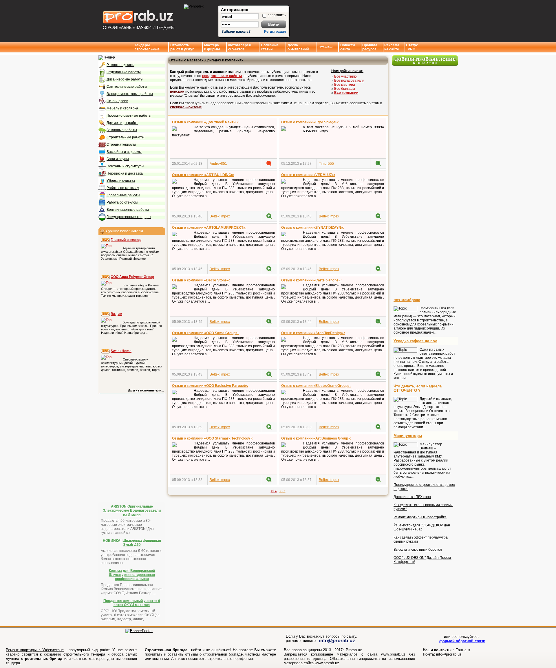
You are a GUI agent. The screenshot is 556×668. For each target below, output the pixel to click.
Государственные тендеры (129, 217)
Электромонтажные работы (130, 94)
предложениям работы (222, 76)
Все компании (346, 93)
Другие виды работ (122, 123)
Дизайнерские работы (125, 79)
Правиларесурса (369, 47)
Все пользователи (349, 80)
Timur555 (326, 164)
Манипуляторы (408, 435)
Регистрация (275, 32)
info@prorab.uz (449, 654)
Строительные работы (126, 137)
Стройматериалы (121, 144)
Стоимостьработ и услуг (182, 47)
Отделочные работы (124, 72)
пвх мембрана (407, 300)
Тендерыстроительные (147, 47)
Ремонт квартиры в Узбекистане (35, 650)
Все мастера (344, 85)
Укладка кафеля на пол (415, 341)
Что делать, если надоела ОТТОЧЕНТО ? (418, 388)
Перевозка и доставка (125, 173)
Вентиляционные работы (128, 210)
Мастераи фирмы (212, 47)
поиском (177, 91)
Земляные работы (122, 130)
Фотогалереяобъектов (239, 47)
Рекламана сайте (391, 47)
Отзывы (325, 47)
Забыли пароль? (236, 32)
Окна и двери (117, 101)
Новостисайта (347, 47)
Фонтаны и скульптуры (125, 166)
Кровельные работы (123, 195)
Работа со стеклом (122, 202)
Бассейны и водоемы (124, 152)
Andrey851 (218, 164)
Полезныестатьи (270, 47)
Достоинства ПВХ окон (412, 497)
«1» (274, 491)
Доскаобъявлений (298, 47)
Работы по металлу (123, 188)
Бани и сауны (118, 159)
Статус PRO (412, 47)
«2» (282, 491)
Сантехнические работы (127, 87)
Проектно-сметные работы (129, 116)
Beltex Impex (220, 216)
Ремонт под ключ (120, 65)
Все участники (346, 76)
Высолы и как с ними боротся (418, 550)
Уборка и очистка (121, 181)
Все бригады (344, 89)
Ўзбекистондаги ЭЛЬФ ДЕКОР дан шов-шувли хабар (422, 527)
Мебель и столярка (122, 108)
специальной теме (186, 107)
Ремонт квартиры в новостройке (420, 517)
